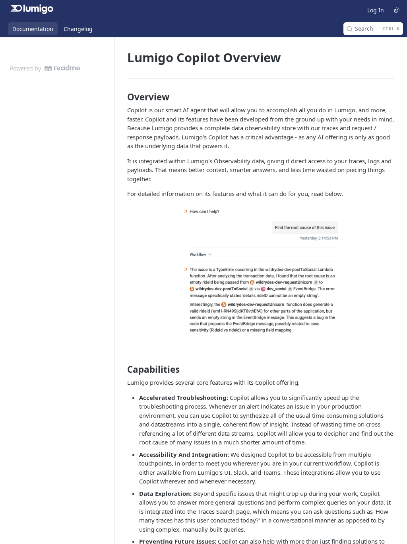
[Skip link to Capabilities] (121, 369)
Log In (375, 10)
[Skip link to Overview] (121, 97)
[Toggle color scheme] (396, 10)
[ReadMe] (62, 68)
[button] (260, 271)
